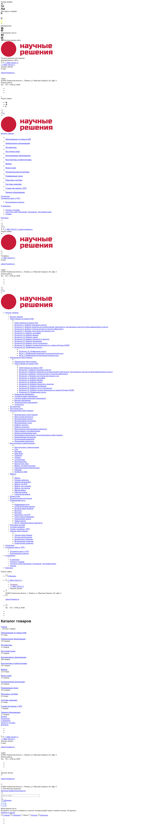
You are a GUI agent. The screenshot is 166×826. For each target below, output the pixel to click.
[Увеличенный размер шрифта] (3, 9)
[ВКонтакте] (6, 102)
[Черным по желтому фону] (1, 21)
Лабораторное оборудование (13, 639)
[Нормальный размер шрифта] (2, 6)
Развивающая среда (9, 688)
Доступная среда (8, 651)
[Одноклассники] (5, 106)
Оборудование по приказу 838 (13, 633)
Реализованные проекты (14, 202)
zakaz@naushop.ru (8, 73)
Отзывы (8, 214)
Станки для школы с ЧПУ (11, 706)
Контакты (4, 725)
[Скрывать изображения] (2, 31)
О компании (5, 721)
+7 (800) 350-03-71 (11, 63)
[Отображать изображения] (2, 28)
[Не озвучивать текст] (2, 38)
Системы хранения (9, 700)
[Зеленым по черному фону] (1, 24)
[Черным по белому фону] (1, 14)
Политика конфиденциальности (13, 791)
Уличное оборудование (10, 712)
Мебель (4, 670)
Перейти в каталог (8, 813)
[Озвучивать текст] (2, 35)
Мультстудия (6, 676)
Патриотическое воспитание (13, 682)
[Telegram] (6, 104)
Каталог (4, 716)
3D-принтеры (6, 645)
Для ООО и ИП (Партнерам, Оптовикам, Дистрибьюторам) (28, 212)
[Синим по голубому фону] (1, 19)
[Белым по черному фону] (1, 16)
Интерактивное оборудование (13, 657)
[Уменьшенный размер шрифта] (2, 4)
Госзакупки (5, 719)
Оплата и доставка (12, 210)
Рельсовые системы (9, 694)
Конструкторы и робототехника (14, 663)
